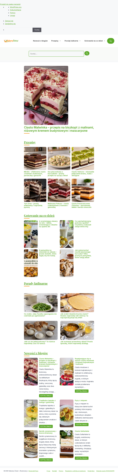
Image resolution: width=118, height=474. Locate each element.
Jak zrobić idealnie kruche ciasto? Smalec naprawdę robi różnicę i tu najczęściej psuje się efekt (74, 316)
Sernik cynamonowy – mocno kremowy (48, 432)
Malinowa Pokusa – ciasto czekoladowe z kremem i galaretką (58, 205)
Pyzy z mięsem (81, 400)
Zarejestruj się (10, 24)
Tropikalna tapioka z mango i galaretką (47, 401)
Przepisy (54, 41)
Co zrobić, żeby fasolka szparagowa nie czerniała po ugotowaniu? (40, 315)
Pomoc (12, 13)
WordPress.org (15, 7)
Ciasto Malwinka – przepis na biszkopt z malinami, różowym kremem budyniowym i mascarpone (59, 129)
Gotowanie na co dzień (93, 41)
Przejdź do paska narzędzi (10, 4)
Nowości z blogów (40, 41)
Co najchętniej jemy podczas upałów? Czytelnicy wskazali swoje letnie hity (83, 224)
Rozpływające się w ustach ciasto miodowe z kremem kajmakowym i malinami (84, 361)
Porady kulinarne (71, 41)
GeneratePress (33, 471)
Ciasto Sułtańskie (82, 431)
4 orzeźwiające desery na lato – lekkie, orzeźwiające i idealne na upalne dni (48, 224)
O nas (48, 471)
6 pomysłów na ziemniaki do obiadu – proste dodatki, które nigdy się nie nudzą (48, 253)
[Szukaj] (86, 53)
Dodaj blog (91, 471)
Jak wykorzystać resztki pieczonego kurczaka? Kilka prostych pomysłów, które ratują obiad (83, 253)
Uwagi (12, 16)
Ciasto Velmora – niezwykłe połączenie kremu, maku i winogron (83, 173)
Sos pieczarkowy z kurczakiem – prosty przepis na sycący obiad (58, 173)
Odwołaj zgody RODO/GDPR (105, 471)
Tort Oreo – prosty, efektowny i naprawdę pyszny (33, 205)
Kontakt (54, 471)
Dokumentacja (15, 10)
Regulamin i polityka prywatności (75, 471)
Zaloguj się (9, 21)
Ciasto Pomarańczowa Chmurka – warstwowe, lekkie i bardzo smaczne (81, 205)
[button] (110, 41)
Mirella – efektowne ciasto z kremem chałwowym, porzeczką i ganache (35, 173)
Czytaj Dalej (46, 395)
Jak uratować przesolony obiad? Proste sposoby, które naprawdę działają (76, 342)
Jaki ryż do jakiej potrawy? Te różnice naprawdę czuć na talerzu (39, 342)
